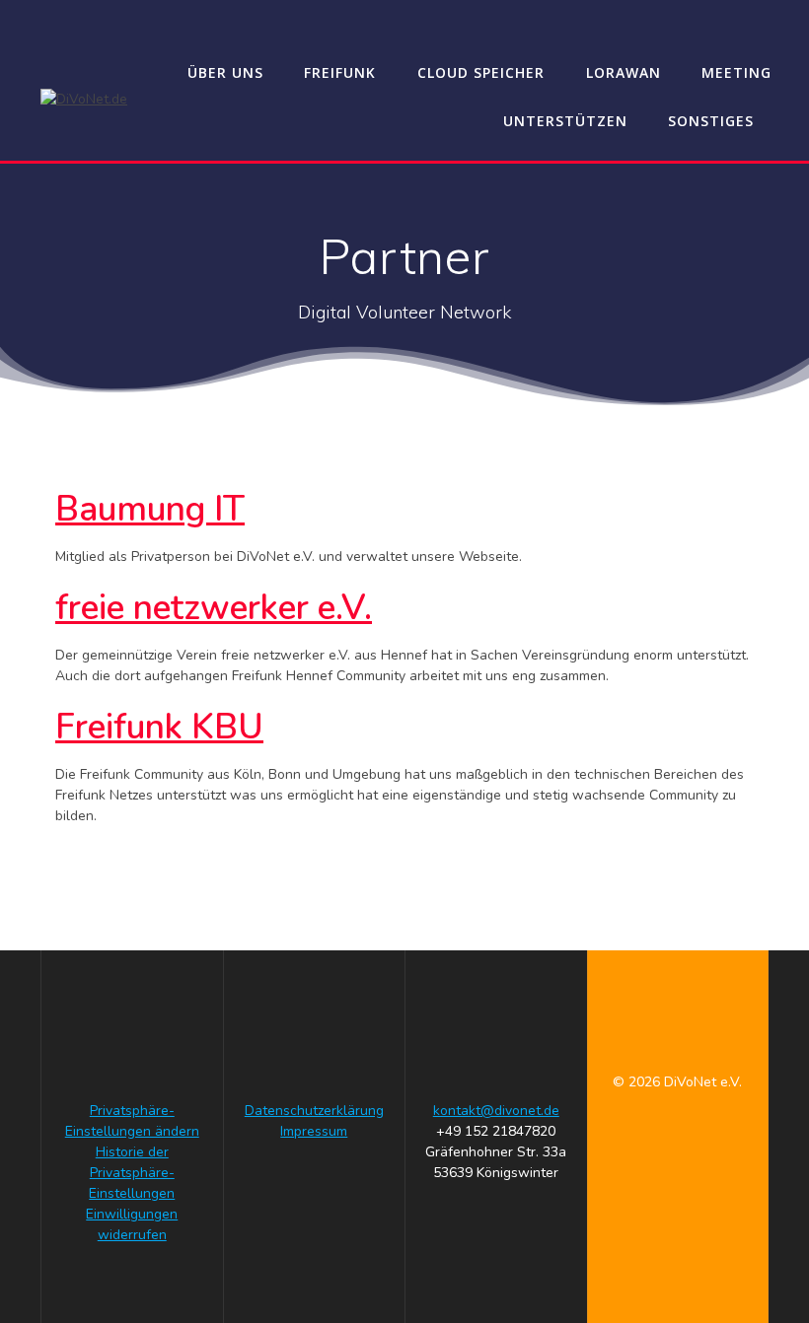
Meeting (736, 72)
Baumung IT (150, 509)
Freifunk (340, 72)
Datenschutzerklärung (314, 1110)
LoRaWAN (623, 72)
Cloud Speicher (481, 72)
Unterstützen (565, 120)
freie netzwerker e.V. (213, 608)
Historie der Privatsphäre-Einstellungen (132, 1173)
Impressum (313, 1131)
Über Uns (225, 72)
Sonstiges (711, 120)
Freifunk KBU (159, 727)
